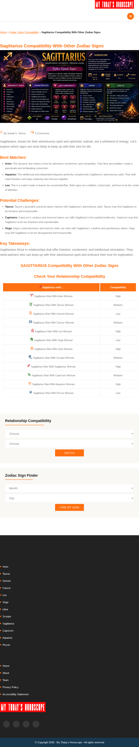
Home (3, 32)
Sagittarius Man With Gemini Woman (53, 313)
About (6, 673)
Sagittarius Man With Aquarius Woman (53, 384)
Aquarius (7, 637)
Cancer (7, 588)
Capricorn (8, 630)
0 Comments (41, 133)
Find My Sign (69, 507)
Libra (5, 609)
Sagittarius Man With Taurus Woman (53, 305)
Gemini (7, 580)
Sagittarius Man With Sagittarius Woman (53, 366)
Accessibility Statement (15, 694)
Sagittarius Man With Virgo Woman (53, 340)
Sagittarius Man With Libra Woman (53, 349)
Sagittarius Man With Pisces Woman (53, 393)
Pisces (6, 644)
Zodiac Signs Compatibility (24, 32)
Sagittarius (8, 623)
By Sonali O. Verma (14, 133)
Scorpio (7, 616)
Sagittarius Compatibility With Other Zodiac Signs (52, 45)
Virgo (5, 602)
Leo (5, 595)
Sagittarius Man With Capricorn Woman (53, 375)
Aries (5, 566)
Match (70, 452)
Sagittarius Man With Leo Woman (53, 331)
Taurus (6, 573)
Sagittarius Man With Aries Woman (53, 296)
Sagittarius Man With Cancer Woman (53, 322)
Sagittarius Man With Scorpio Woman (53, 357)
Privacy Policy (10, 687)
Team (6, 680)
